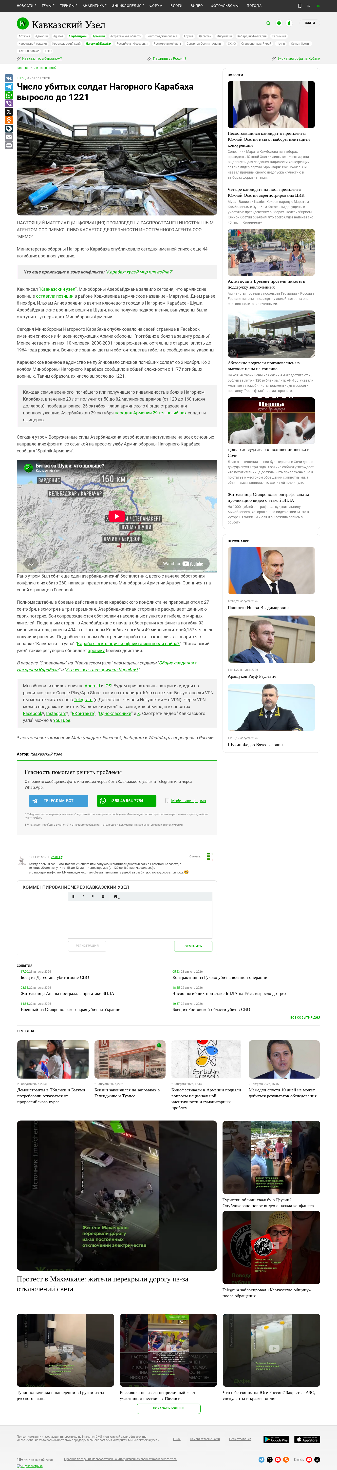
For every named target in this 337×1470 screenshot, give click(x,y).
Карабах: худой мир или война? (139, 271)
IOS (107, 685)
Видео (197, 6)
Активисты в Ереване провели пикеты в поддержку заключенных (266, 284)
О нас (177, 1439)
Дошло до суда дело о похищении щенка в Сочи (268, 452)
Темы (47, 6)
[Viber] (8, 103)
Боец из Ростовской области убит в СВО (211, 1009)
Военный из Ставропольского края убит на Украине (70, 1009)
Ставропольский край (256, 43)
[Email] (8, 137)
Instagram (56, 713)
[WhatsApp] (8, 95)
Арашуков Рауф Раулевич (252, 676)
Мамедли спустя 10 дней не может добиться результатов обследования (283, 1093)
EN (318, 5)
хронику (96, 650)
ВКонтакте (83, 713)
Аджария (41, 36)
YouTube (61, 720)
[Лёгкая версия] (300, 6)
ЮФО (48, 51)
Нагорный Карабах (98, 43)
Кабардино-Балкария (252, 36)
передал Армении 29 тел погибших (151, 412)
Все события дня (305, 1017)
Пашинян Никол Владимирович (258, 607)
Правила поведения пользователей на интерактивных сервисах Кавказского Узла (120, 1459)
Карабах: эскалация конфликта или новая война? (128, 643)
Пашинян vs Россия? (169, 58)
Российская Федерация (132, 43)
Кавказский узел (57, 289)
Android (92, 685)
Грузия (188, 36)
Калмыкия (279, 36)
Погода (254, 6)
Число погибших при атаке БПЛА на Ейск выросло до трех (229, 993)
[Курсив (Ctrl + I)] (83, 896)
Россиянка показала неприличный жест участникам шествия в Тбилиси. (157, 1395)
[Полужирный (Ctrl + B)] (73, 896)
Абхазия (24, 36)
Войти (310, 23)
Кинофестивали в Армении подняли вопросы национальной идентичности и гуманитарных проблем (206, 1098)
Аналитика (93, 6)
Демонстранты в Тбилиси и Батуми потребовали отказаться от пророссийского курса (51, 1095)
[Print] (8, 145)
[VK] (8, 78)
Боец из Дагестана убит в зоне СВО (55, 977)
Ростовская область (168, 43)
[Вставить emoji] (115, 896)
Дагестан (205, 36)
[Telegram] (8, 87)
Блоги (176, 6)
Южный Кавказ (29, 51)
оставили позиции (55, 296)
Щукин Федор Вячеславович (255, 744)
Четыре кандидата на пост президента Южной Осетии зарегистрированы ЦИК (266, 192)
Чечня (281, 43)
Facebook (32, 713)
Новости (25, 6)
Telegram (83, 699)
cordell (55, 857)
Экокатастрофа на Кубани (298, 58)
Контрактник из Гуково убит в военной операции (219, 977)
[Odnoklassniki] (8, 120)
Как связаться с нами (205, 1439)
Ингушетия (224, 36)
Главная (23, 68)
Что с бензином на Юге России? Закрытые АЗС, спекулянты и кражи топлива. (269, 1395)
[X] (8, 112)
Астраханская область (125, 36)
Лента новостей (45, 68)
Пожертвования (240, 1439)
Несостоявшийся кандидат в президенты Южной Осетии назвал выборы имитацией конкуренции (269, 139)
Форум (156, 6)
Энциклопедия (126, 6)
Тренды (67, 6)
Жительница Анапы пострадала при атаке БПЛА (67, 993)
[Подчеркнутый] (93, 896)
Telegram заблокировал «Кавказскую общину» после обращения (267, 1292)
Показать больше (168, 1408)
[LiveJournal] (8, 129)
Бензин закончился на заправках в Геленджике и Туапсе (127, 1093)
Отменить (193, 946)
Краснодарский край (66, 43)
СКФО (232, 43)
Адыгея (58, 36)
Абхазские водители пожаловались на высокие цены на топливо (264, 365)
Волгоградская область (163, 36)
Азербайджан (78, 36)
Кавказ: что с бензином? (41, 58)
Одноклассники (115, 713)
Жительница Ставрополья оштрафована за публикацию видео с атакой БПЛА (268, 497)
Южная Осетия (300, 43)
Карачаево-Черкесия (33, 43)
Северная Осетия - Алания (204, 43)
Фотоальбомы (225, 6)
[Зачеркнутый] (103, 896)
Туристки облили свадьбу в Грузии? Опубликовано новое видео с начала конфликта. (269, 1202)
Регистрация (87, 946)
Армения (99, 36)
